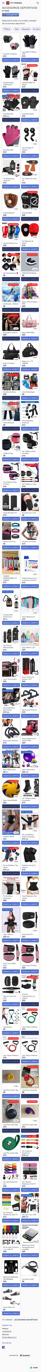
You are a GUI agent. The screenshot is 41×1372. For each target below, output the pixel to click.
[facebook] (3, 1347)
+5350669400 (6, 1331)
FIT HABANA (16, 3)
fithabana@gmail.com (9, 1337)
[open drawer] (3, 3)
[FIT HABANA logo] (7, 3)
